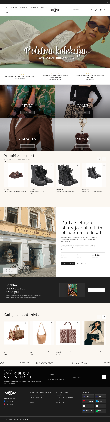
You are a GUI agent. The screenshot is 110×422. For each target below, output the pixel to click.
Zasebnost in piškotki (37, 395)
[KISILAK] (55, 10)
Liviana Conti (49, 363)
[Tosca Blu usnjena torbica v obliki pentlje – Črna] (94, 333)
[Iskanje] (104, 10)
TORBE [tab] (19, 159)
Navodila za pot (83, 263)
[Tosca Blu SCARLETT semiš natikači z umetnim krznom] (16, 175)
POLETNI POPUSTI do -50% (53, 2)
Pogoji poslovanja (36, 400)
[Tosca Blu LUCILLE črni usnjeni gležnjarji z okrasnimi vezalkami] (68, 175)
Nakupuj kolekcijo (96, 289)
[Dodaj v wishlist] (25, 165)
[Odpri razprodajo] (55, 42)
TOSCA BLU (7, 189)
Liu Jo (65, 363)
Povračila (33, 402)
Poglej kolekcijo (68, 263)
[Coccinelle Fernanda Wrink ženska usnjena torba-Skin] (42, 333)
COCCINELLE (33, 349)
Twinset (32, 363)
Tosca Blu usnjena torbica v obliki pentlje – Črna (93, 351)
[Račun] (91, 10)
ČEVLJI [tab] (6, 159)
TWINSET (6, 349)
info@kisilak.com (61, 400)
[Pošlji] (104, 377)
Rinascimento (14, 363)
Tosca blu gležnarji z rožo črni (37, 191)
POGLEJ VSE (26, 159)
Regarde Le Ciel (83, 363)
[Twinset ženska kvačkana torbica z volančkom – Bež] (16, 333)
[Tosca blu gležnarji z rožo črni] (42, 175)
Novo (6, 7)
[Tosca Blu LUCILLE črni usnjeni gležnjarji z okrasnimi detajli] (94, 175)
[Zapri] (107, 2)
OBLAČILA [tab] (12, 159)
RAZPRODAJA (75, 10)
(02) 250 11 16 (60, 402)
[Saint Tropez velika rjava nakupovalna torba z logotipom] (68, 333)
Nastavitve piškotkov (37, 397)
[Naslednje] (104, 317)
